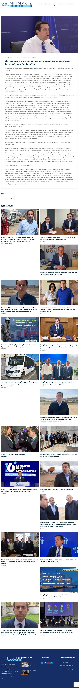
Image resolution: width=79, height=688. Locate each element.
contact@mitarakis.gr (68, 665)
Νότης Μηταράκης (7, 198)
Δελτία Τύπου (30, 57)
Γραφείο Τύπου (22, 57)
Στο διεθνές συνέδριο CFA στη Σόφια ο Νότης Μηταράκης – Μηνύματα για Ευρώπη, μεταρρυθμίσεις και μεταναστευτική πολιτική (56, 632)
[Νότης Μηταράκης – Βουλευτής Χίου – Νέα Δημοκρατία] (16, 4)
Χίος (35, 57)
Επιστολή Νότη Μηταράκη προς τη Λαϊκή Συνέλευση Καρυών (56, 489)
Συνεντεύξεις (19, 198)
